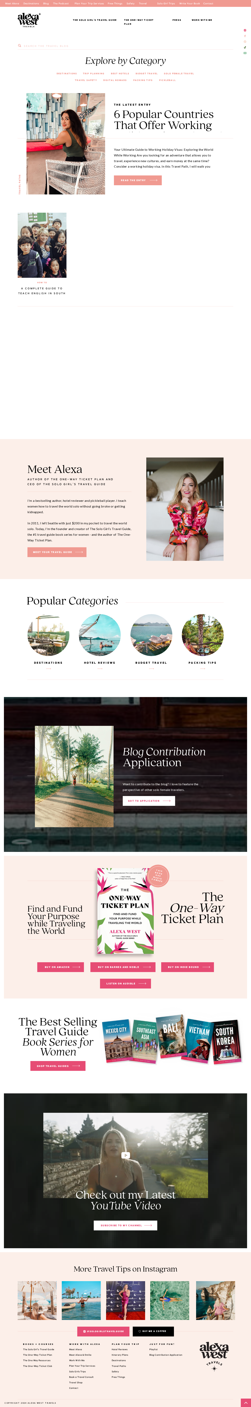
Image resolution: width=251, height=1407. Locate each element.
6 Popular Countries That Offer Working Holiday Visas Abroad (168, 125)
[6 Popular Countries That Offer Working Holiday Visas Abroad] (153, 180)
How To (42, 282)
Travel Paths (19, 184)
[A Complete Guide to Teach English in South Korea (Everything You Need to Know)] (42, 245)
